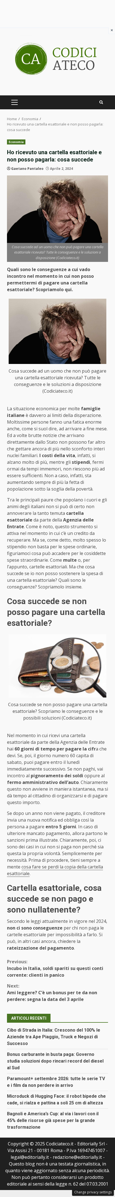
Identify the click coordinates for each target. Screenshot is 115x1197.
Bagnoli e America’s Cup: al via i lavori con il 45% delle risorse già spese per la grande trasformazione (53, 1120)
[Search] (101, 102)
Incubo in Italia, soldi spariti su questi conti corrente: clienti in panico (55, 968)
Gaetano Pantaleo (27, 168)
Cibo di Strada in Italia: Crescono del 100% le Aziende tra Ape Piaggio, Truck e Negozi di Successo (53, 1036)
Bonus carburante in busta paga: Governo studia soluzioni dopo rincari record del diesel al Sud (55, 1061)
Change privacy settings (93, 1192)
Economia (16, 142)
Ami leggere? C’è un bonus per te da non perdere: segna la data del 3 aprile (52, 992)
